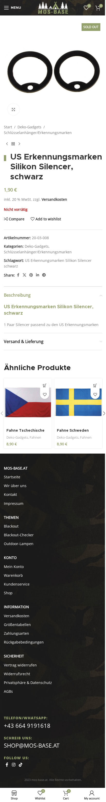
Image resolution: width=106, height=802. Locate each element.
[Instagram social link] (13, 765)
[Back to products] (13, 144)
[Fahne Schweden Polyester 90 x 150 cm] (78, 402)
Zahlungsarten (16, 633)
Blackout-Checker (19, 534)
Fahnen (35, 437)
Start (8, 126)
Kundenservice (17, 584)
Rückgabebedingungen (24, 642)
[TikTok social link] (20, 765)
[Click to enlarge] (13, 109)
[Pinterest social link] (31, 275)
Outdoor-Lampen (18, 543)
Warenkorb (13, 575)
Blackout (11, 526)
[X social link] (24, 275)
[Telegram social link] (44, 275)
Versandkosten (54, 199)
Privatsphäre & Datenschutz (28, 682)
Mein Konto (14, 566)
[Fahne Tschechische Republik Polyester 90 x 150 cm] (28, 402)
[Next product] (19, 144)
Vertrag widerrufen (20, 665)
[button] (44, 385)
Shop (8, 592)
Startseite (12, 476)
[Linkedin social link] (37, 275)
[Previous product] (7, 144)
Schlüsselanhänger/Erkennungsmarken (38, 132)
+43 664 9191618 (27, 725)
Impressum (13, 503)
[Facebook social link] (18, 275)
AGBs (8, 691)
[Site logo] (53, 7)
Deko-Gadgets (29, 126)
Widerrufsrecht (17, 673)
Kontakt (10, 494)
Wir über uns (15, 485)
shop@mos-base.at (31, 745)
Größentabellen (17, 624)
